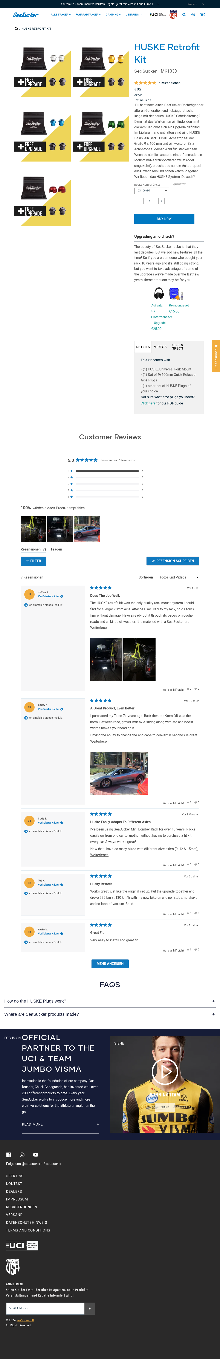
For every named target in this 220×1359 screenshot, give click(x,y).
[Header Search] (185, 14)
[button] (201, 14)
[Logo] (25, 15)
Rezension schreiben (177, 562)
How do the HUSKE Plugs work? (35, 1001)
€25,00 (156, 329)
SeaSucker (145, 70)
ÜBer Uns (132, 14)
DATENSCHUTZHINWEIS (26, 1223)
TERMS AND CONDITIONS (28, 1230)
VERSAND (14, 1215)
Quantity (179, 184)
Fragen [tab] (56, 550)
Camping (112, 14)
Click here (148, 403)
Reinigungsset (179, 305)
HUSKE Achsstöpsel (147, 184)
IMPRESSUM (17, 1199)
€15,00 (174, 311)
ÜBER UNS (15, 1176)
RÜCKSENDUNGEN (21, 1207)
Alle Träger (60, 14)
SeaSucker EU (25, 1320)
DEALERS (14, 1192)
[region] (61, 529)
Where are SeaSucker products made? (41, 1014)
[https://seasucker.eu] (16, 28)
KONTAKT (14, 1184)
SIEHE (165, 1107)
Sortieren (146, 577)
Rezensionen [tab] (33, 550)
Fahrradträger (87, 14)
